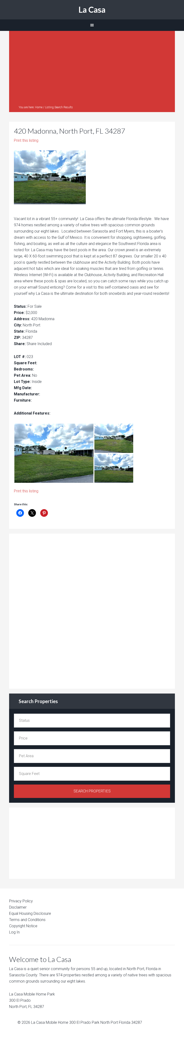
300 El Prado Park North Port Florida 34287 (105, 1022)
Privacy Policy (21, 901)
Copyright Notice (23, 926)
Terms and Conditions (27, 919)
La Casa (92, 9)
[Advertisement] (92, 69)
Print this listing (26, 140)
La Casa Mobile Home (49, 1022)
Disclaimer (18, 907)
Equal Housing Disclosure (30, 913)
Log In (14, 932)
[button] (54, 453)
